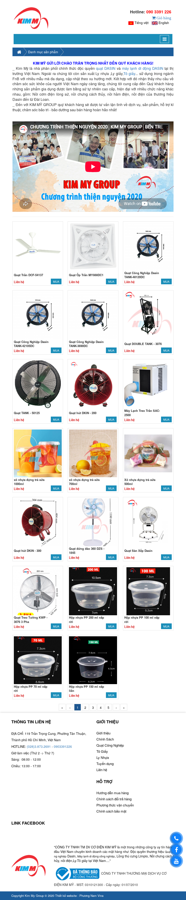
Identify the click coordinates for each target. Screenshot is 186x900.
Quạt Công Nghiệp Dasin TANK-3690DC (86, 344)
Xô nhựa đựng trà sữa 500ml (139, 482)
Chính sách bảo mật (111, 811)
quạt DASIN (105, 68)
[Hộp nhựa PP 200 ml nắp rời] (93, 591)
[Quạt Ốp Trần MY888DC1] (93, 246)
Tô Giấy (102, 751)
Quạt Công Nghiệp (110, 745)
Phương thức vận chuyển (115, 805)
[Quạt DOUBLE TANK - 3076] (148, 315)
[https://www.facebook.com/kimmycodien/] (176, 850)
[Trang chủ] (31, 18)
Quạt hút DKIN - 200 (82, 413)
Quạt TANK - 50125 (27, 413)
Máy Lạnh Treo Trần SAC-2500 (142, 412)
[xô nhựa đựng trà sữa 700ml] (93, 453)
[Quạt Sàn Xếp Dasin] (148, 521)
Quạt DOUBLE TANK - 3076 (143, 344)
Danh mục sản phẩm (43, 52)
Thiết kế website (66, 895)
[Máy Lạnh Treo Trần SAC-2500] (148, 384)
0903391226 (63, 746)
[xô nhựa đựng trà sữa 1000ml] (38, 453)
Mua (56, 281)
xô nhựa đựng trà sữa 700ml (84, 482)
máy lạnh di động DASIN (142, 68)
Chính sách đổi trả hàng (114, 798)
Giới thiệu (103, 733)
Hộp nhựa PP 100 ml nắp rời (141, 619)
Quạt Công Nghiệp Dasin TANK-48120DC (141, 275)
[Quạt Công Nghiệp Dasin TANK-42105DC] (38, 315)
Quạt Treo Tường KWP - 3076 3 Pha (30, 619)
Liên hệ (101, 769)
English (164, 22)
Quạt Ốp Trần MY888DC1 (86, 275)
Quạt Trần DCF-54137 (28, 275)
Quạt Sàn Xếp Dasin (138, 550)
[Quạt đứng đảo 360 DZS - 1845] (93, 521)
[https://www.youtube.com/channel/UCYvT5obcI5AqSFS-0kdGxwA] (176, 861)
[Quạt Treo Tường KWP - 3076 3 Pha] (38, 591)
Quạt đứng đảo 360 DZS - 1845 (86, 550)
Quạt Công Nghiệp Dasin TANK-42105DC (31, 344)
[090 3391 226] (176, 838)
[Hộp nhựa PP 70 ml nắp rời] (38, 659)
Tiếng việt (142, 22)
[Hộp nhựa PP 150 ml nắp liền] (93, 659)
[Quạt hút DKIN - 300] (38, 521)
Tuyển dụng (105, 763)
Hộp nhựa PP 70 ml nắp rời (30, 688)
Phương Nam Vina (91, 895)
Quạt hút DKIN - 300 (27, 550)
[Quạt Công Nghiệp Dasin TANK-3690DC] (93, 315)
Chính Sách (105, 739)
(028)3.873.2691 (39, 746)
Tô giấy (129, 73)
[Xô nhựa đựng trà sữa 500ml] (148, 453)
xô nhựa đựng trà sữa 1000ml (29, 482)
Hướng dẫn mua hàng (112, 792)
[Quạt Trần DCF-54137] (38, 246)
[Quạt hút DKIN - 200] (93, 384)
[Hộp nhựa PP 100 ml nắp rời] (148, 591)
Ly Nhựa (102, 757)
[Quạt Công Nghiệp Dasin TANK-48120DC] (148, 246)
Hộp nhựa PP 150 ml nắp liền (86, 688)
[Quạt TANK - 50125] (38, 384)
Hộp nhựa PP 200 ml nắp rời (86, 619)
